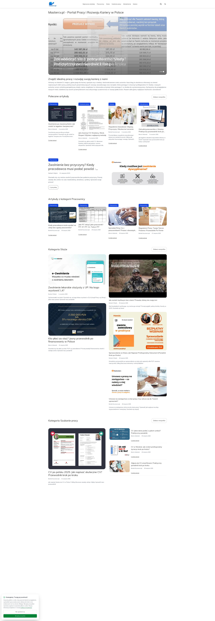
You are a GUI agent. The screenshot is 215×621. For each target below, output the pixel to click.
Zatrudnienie (127, 4)
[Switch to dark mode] (165, 4)
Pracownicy (100, 4)
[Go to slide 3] (163, 71)
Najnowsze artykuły (89, 4)
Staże (108, 4)
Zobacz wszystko (159, 97)
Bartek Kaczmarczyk (59, 68)
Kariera (135, 4)
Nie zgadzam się (20, 612)
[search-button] (161, 4)
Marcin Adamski (52, 129)
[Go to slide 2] (161, 71)
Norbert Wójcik (52, 294)
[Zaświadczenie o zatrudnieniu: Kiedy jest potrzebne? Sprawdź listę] (107, 45)
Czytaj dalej (53, 187)
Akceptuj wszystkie (20, 616)
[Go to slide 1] (160, 71)
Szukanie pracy (116, 4)
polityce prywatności (26, 607)
